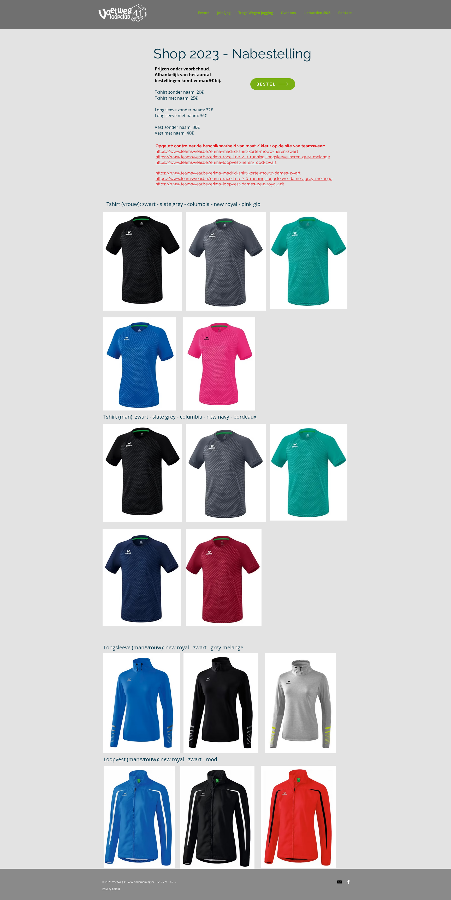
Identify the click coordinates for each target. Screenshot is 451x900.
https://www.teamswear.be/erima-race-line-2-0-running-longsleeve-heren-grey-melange (243, 156)
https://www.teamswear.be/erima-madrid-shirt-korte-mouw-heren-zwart (227, 151)
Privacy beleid (111, 889)
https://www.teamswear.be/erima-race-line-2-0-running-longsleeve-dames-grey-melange (244, 178)
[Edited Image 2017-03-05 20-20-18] (339, 882)
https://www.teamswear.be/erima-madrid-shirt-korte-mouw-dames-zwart (228, 173)
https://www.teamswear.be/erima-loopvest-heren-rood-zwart (216, 162)
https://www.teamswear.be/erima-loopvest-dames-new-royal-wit (220, 184)
